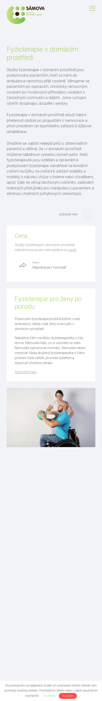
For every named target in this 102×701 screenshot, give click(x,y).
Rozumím (68, 696)
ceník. (72, 250)
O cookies (49, 695)
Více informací (26, 372)
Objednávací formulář (49, 267)
